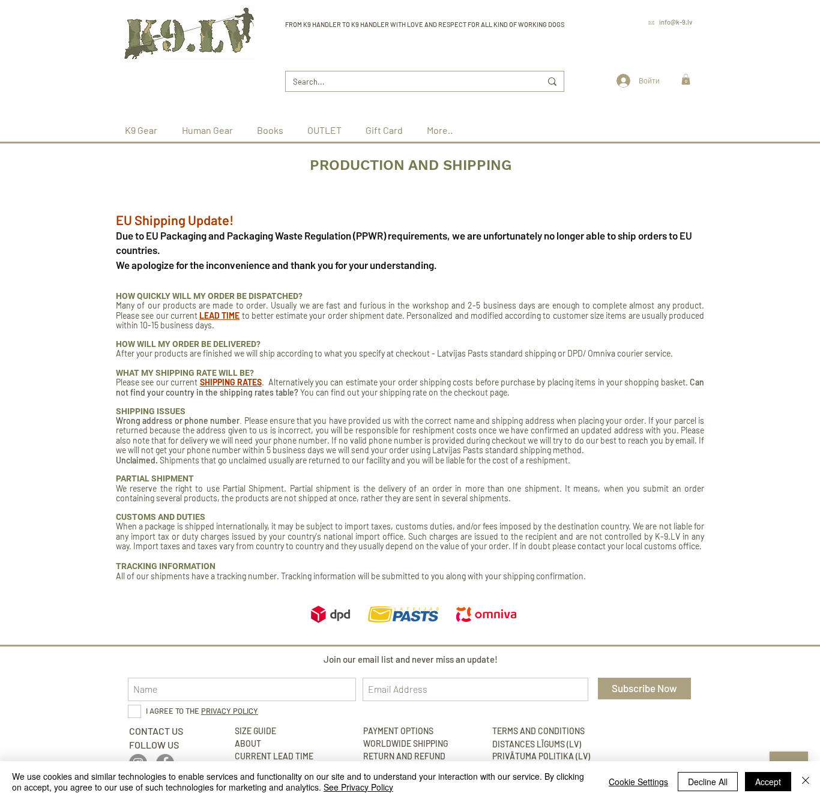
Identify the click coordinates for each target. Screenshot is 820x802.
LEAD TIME (219, 315)
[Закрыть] (805, 781)
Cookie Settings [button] (638, 782)
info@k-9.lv (675, 22)
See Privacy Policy (358, 787)
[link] (685, 79)
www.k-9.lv (676, 39)
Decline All (708, 782)
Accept (768, 782)
